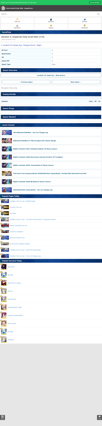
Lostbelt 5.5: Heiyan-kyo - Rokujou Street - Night (22, 45)
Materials (84, 28)
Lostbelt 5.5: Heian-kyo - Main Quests (51, 75)
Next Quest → (76, 82)
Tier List (17, 21)
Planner (84, 21)
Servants (51, 21)
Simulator (17, 28)
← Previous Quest (26, 82)
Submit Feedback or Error (8, 39)
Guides (51, 28)
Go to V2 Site (95, 2)
